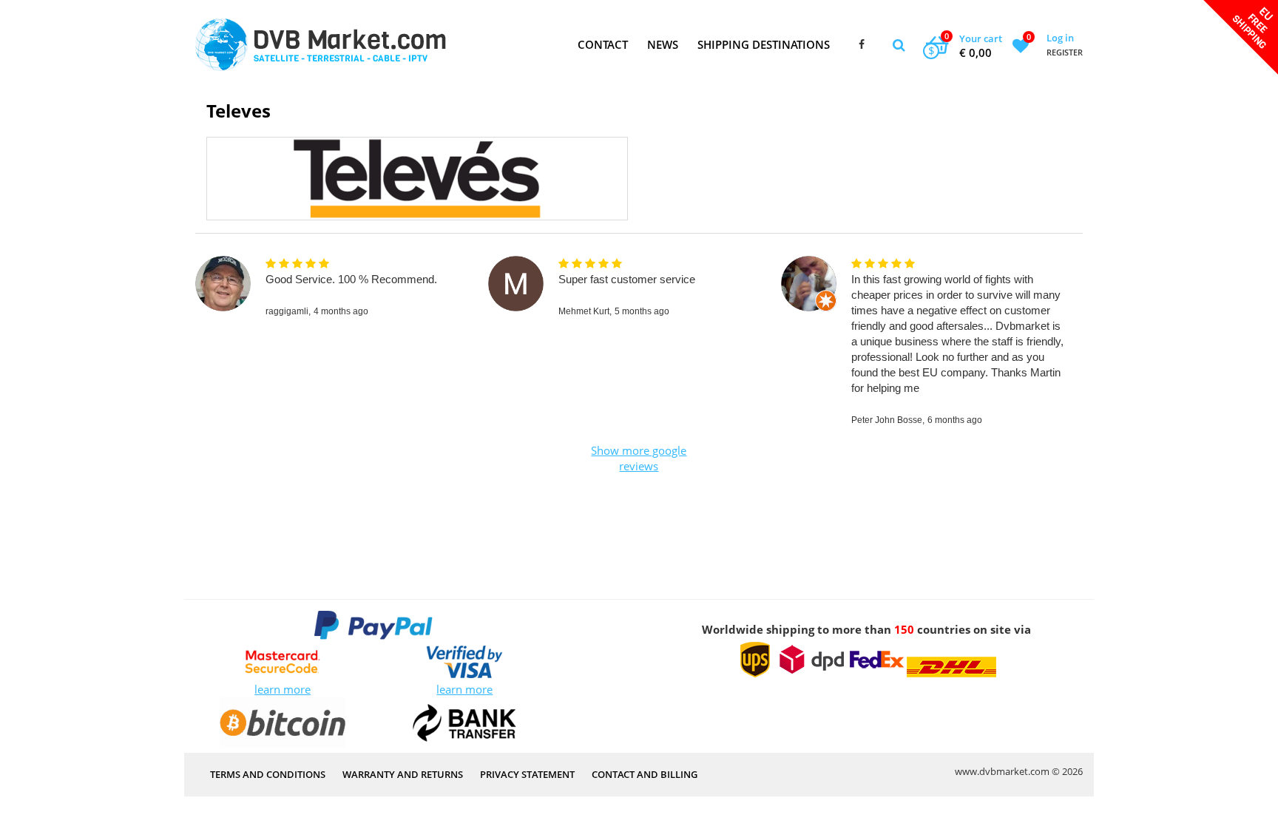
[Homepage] (320, 44)
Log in (1060, 37)
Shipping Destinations (763, 44)
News (662, 44)
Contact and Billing (644, 774)
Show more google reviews (638, 458)
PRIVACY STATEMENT (527, 774)
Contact (603, 44)
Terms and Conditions (267, 774)
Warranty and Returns (402, 774)
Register (1065, 52)
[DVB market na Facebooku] (861, 45)
